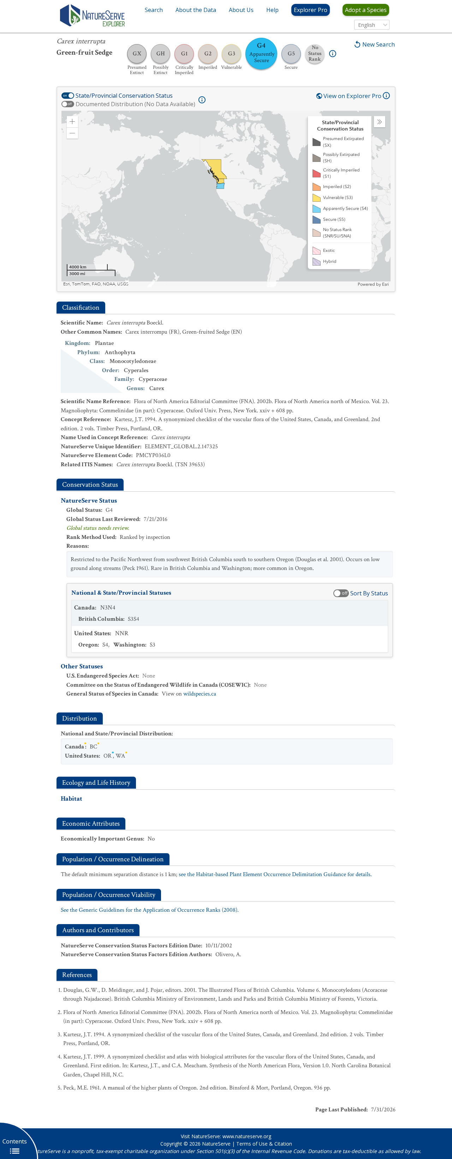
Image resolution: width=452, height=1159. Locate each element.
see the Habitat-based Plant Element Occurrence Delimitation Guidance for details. (275, 874)
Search (154, 10)
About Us (241, 10)
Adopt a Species (366, 10)
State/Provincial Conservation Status (124, 95)
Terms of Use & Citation (264, 1143)
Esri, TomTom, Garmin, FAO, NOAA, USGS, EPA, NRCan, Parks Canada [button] (130, 284)
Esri (385, 284)
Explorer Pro (310, 10)
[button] (72, 121)
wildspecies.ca (199, 694)
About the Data (196, 10)
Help (272, 10)
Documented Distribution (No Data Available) (135, 104)
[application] (226, 199)
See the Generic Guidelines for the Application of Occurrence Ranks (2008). (150, 910)
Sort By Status (369, 593)
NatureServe (216, 1143)
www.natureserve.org (246, 1136)
